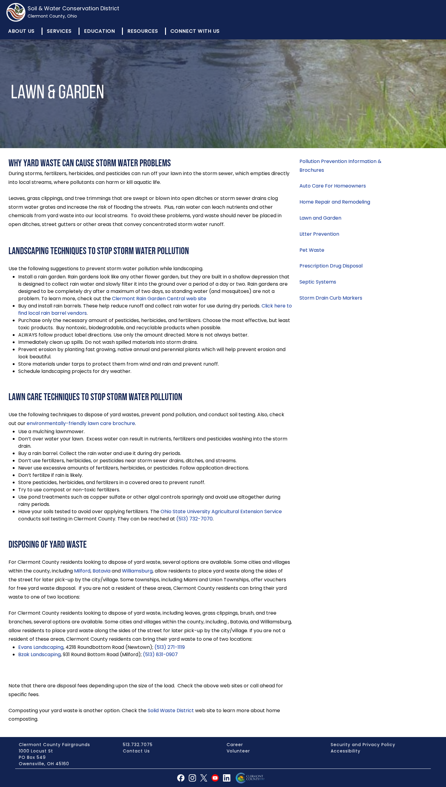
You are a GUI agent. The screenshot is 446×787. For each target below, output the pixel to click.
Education (99, 31)
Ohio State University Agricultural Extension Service (221, 511)
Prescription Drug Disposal (331, 265)
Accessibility (345, 751)
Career (235, 745)
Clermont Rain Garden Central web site (159, 298)
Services (59, 31)
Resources (142, 31)
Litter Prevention (319, 234)
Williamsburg (137, 570)
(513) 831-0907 (160, 654)
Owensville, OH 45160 (44, 764)
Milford (82, 570)
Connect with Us (195, 31)
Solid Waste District (171, 710)
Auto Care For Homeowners (332, 185)
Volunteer (238, 751)
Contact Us (136, 751)
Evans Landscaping (40, 647)
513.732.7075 (138, 745)
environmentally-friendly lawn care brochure (81, 423)
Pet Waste (311, 250)
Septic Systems (317, 281)
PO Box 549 (32, 757)
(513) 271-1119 (169, 647)
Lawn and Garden (320, 217)
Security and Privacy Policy (363, 745)
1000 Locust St (36, 751)
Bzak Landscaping (39, 654)
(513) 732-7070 (194, 518)
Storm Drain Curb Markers (330, 297)
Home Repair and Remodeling (334, 201)
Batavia (101, 570)
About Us (21, 31)
